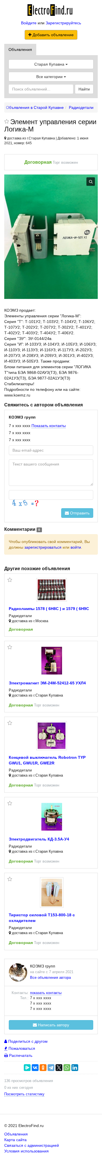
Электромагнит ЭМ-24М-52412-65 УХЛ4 (47, 683)
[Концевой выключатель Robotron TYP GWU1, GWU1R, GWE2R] (51, 735)
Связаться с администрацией (31, 1145)
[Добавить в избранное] (6, 122)
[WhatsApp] (66, 1067)
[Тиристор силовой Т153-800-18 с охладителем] (51, 892)
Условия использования (26, 1151)
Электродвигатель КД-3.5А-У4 (39, 839)
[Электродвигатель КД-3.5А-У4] (51, 816)
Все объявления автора (50, 977)
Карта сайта (15, 1139)
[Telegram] (51, 1067)
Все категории (50, 76)
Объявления (20, 49)
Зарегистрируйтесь (63, 23)
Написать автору (53, 1025)
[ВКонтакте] (35, 1067)
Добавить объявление (52, 35)
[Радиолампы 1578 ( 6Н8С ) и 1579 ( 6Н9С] (51, 590)
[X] (59, 1067)
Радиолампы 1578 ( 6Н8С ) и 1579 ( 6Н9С (49, 608)
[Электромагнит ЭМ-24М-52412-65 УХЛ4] (51, 660)
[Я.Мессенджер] (27, 1067)
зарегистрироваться (42, 547)
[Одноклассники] (43, 1067)
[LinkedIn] (74, 1067)
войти (76, 547)
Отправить (79, 513)
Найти (84, 89)
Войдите (29, 23)
